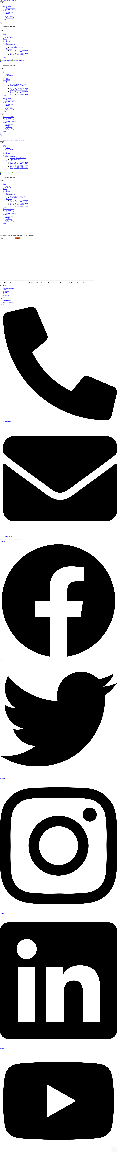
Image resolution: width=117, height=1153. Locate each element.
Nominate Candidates (8, 97)
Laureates (5, 40)
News (4, 57)
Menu (2, 2)
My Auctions (9, 12)
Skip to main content (5, 0)
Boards (5, 39)
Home (4, 33)
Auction (5, 10)
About (4, 34)
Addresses (9, 15)
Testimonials (9, 37)
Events (5, 43)
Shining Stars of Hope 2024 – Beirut (19, 53)
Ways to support (7, 6)
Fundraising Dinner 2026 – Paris (18, 46)
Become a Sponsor (11, 9)
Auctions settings (10, 16)
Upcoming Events (10, 44)
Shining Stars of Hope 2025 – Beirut (19, 50)
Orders (8, 13)
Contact (5, 19)
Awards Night (6, 41)
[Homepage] (12, 28)
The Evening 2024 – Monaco (17, 54)
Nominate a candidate (8, 5)
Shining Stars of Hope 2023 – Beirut (19, 56)
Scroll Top (13, 0)
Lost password (10, 18)
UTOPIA (25, 539)
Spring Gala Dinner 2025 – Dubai (18, 51)
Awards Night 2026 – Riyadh (17, 47)
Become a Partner (10, 8)
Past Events (9, 49)
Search (17, 238)
